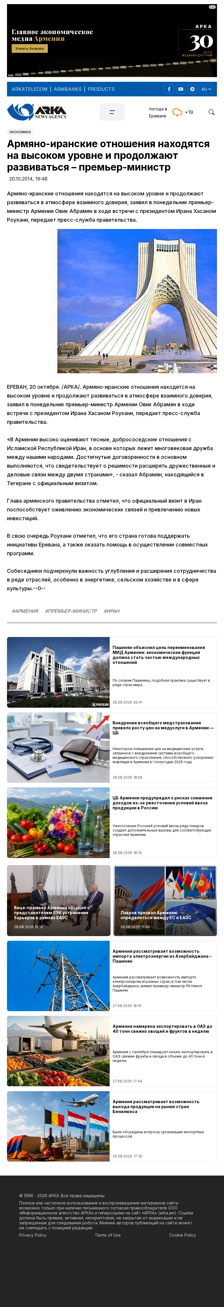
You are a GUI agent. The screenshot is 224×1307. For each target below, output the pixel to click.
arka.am (167, 1212)
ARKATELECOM (30, 89)
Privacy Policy (32, 1235)
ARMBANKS (68, 89)
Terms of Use (108, 1235)
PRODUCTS (101, 89)
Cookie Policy (182, 1235)
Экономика (20, 132)
